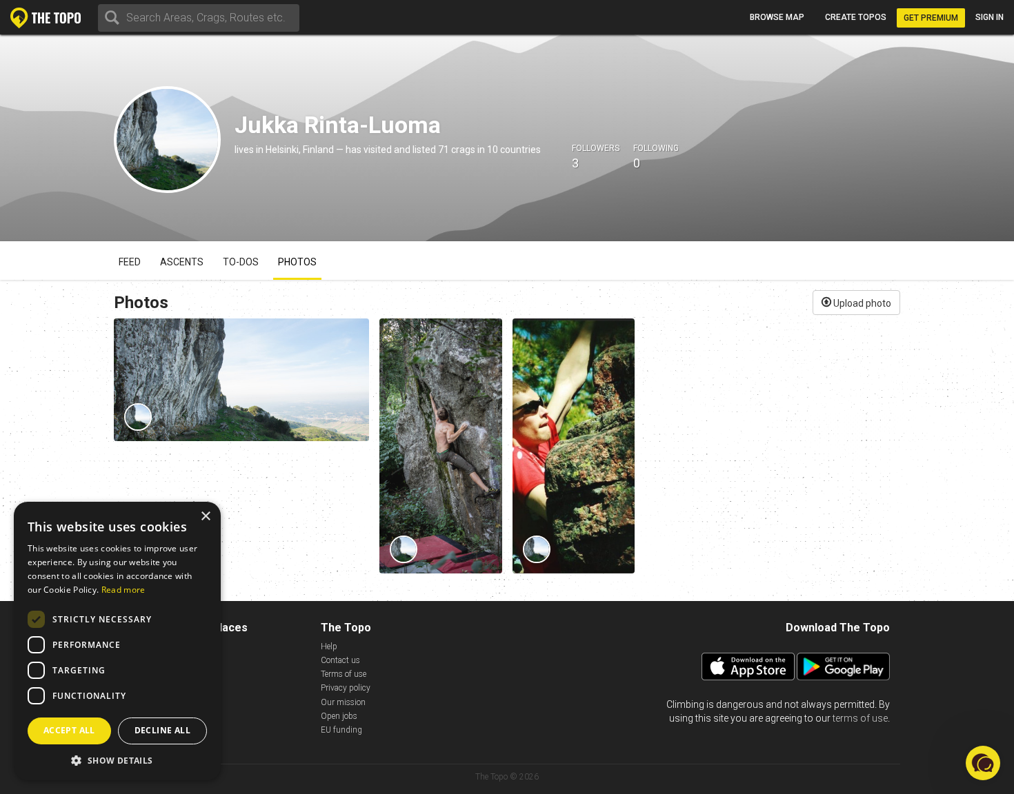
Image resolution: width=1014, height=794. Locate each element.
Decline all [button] (162, 730)
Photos (297, 261)
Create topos (855, 17)
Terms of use (343, 674)
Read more (123, 590)
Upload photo (861, 303)
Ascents (181, 261)
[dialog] (117, 641)
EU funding (341, 730)
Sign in (989, 17)
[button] (117, 759)
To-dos (241, 261)
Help (329, 646)
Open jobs (339, 716)
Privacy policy (345, 688)
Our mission (343, 702)
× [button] (205, 516)
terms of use (860, 718)
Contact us (340, 660)
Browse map (777, 17)
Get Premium (931, 18)
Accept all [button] (69, 730)
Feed (130, 261)
